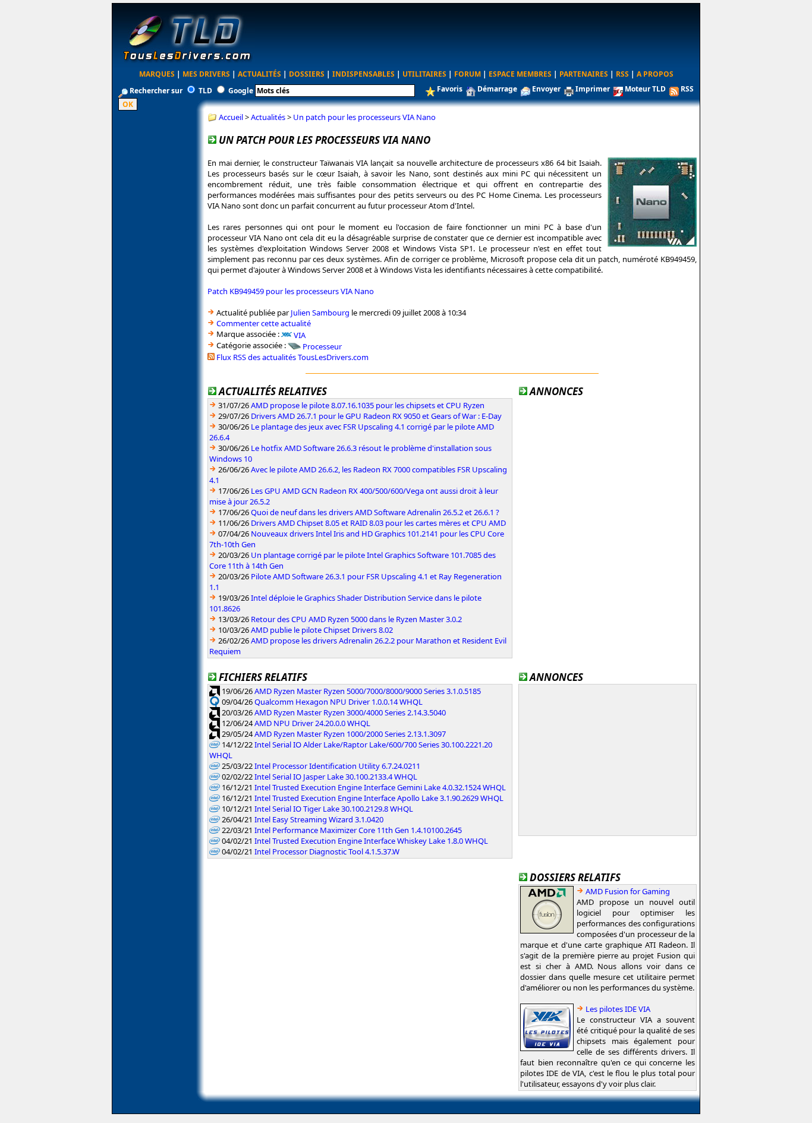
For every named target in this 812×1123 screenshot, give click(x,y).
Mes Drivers (206, 74)
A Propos (655, 74)
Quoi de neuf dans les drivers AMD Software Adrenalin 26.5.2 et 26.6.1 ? (375, 512)
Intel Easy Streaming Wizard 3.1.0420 (318, 819)
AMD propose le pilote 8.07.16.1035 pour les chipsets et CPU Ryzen (367, 405)
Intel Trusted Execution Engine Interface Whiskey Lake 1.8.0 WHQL (371, 840)
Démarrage (497, 89)
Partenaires (583, 74)
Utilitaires (424, 74)
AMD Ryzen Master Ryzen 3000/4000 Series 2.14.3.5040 (350, 712)
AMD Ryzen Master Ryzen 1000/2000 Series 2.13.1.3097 (350, 733)
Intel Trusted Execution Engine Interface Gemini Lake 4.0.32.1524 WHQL (380, 787)
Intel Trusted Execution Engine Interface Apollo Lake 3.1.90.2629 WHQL (378, 798)
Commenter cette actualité (263, 323)
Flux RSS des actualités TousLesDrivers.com (292, 357)
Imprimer (592, 89)
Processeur (322, 346)
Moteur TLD (645, 89)
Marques (157, 74)
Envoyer (546, 89)
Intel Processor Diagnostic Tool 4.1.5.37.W (326, 851)
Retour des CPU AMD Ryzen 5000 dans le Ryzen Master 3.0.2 (356, 619)
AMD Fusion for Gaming (628, 891)
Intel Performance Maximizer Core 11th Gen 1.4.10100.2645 (358, 830)
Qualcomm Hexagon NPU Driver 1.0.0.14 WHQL (338, 701)
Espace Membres (520, 74)
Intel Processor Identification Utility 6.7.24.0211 (337, 766)
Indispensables (363, 74)
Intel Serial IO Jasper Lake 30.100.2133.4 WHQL (335, 776)
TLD (205, 91)
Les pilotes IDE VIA (618, 1009)
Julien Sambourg (320, 312)
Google (240, 91)
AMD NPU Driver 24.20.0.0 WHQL (312, 723)
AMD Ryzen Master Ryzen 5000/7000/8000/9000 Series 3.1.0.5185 (367, 691)
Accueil (231, 117)
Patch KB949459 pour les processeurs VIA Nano (290, 291)
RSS (622, 74)
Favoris (449, 89)
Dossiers (307, 74)
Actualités (259, 74)
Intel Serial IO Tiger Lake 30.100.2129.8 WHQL (333, 808)
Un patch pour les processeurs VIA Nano (364, 117)
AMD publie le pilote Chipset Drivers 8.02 (322, 629)
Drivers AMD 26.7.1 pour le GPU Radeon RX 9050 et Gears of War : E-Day (376, 416)
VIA (300, 334)
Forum (467, 74)
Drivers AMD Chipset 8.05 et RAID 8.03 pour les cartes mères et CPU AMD (378, 523)
